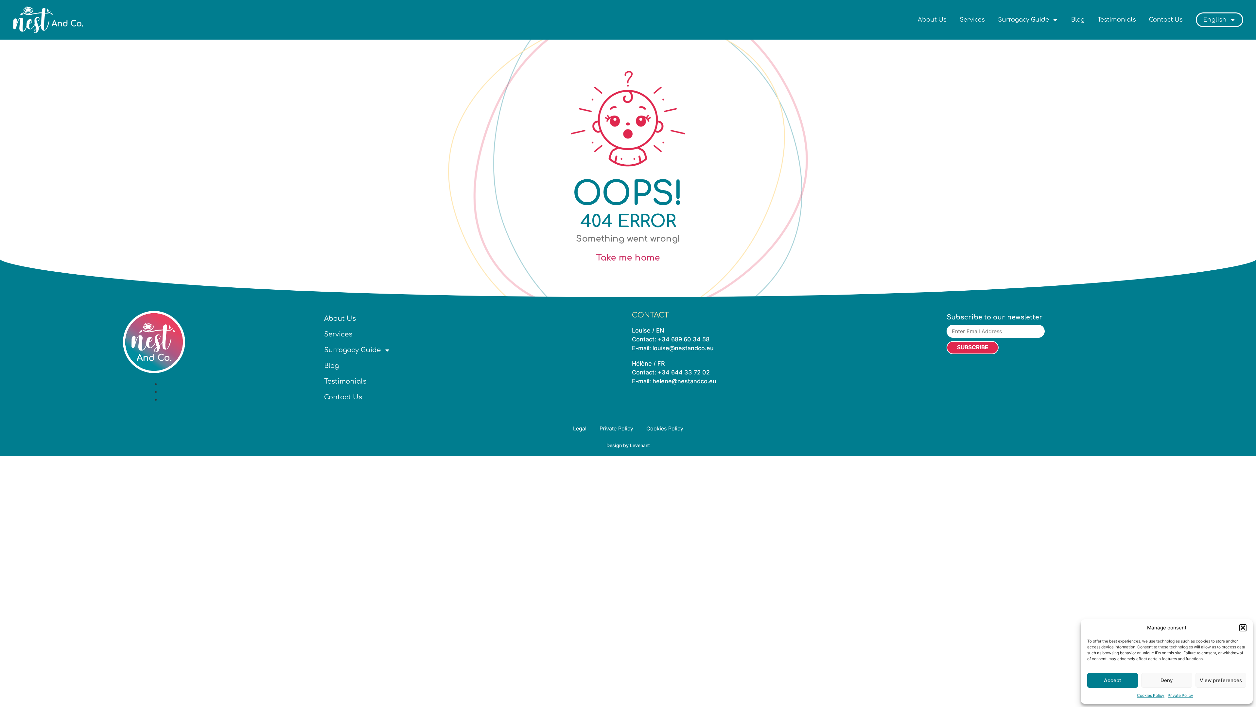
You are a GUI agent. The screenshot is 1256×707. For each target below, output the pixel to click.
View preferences (1221, 680)
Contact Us (1166, 19)
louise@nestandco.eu (683, 348)
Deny (1166, 680)
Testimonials (1117, 19)
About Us (932, 19)
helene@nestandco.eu (684, 381)
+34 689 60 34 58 (683, 339)
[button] (1243, 628)
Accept (1112, 680)
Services (972, 19)
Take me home (628, 258)
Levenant (640, 445)
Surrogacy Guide (1023, 19)
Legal (579, 428)
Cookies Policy (1150, 695)
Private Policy (1180, 695)
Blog (1078, 19)
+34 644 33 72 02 (684, 372)
